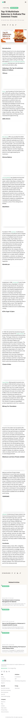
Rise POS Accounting (6, 690)
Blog (2, 703)
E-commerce (17, 676)
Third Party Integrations (20, 680)
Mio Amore (5, 136)
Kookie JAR (15, 282)
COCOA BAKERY (6, 177)
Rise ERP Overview (5, 688)
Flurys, (4, 91)
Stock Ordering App (5, 696)
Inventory (3, 678)
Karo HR (3, 694)
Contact (3, 705)
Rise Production (4, 692)
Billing (2, 676)
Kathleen (13, 232)
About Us (3, 701)
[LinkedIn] (6, 671)
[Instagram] (4, 671)
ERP (16, 678)
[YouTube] (9, 671)
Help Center (4, 707)
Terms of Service (5, 712)
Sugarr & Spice (20, 333)
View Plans (17, 688)
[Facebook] (1, 671)
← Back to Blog (5, 7)
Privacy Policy (4, 709)
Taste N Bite (5, 382)
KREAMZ (4, 514)
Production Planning (5, 680)
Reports (3, 683)
